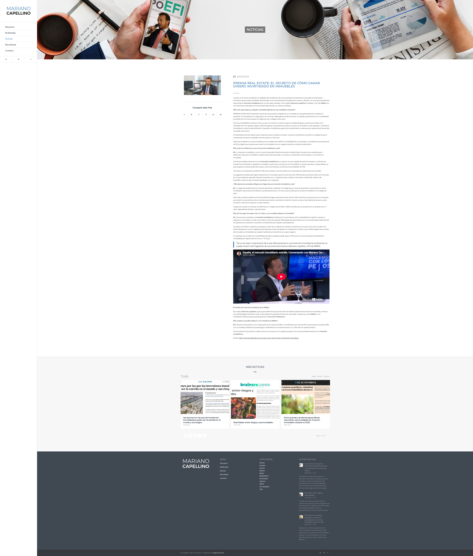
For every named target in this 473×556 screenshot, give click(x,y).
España (262, 465)
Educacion (224, 463)
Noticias (223, 471)
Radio (262, 484)
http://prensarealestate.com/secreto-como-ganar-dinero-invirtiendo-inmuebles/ (269, 338)
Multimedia (224, 467)
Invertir (262, 468)
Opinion (262, 481)
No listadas (264, 478)
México (262, 471)
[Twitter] (18, 59)
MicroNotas (224, 474)
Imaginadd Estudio (218, 553)
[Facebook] (31, 59)
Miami (262, 473)
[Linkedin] (6, 59)
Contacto (223, 478)
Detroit (262, 463)
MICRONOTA (264, 476)
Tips (261, 489)
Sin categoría (264, 486)
